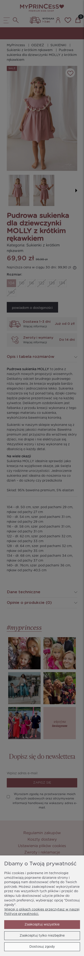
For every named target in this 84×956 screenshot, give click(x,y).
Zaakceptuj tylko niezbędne (42, 935)
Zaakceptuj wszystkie (42, 924)
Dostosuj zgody (42, 946)
